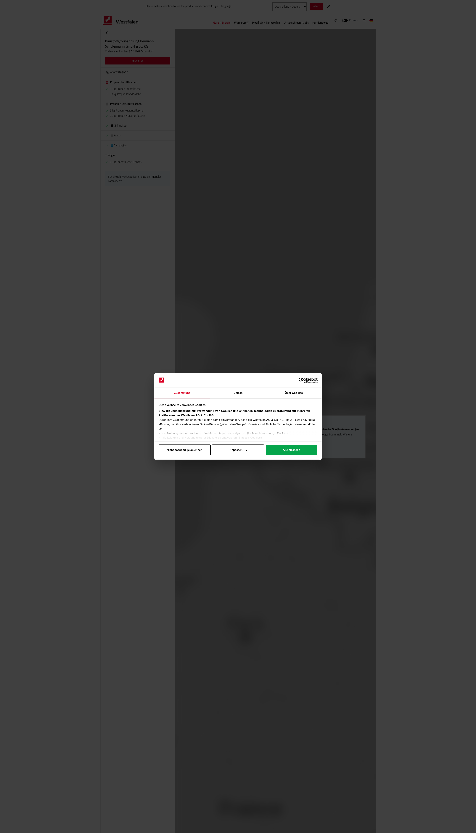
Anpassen (235, 449)
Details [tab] (238, 392)
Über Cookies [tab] (294, 392)
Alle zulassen (291, 449)
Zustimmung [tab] (182, 392)
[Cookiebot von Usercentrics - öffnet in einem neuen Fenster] (301, 380)
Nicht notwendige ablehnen (184, 449)
